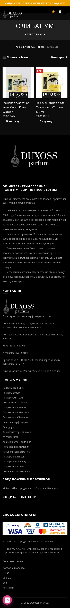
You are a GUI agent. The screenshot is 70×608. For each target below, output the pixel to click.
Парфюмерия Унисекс (15, 407)
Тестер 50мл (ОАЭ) (13, 397)
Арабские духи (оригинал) (17, 441)
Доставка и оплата (14, 568)
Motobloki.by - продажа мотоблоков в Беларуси (30, 488)
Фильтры (57, 57)
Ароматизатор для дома (17, 432)
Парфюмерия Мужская (16, 412)
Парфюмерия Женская (15, 417)
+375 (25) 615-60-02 (14, 345)
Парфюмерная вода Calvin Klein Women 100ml (50, 107)
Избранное (53, 12)
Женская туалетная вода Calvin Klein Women (16, 107)
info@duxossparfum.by (15, 352)
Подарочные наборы (15, 402)
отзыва (56, 371)
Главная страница (25, 46)
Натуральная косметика (17, 451)
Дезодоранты (10, 427)
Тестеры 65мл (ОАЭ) (14, 461)
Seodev (49, 541)
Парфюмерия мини (13, 387)
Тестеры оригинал (13, 456)
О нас (6, 572)
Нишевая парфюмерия (16, 422)
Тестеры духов (11, 392)
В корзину (13, 121)
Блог (5, 582)
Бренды (7, 577)
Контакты (8, 587)
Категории (33, 34)
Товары (41, 46)
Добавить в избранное (31, 70)
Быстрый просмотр (31, 76)
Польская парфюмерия (16, 446)
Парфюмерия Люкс (13, 466)
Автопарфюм (10, 436)
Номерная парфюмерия (16, 471)
